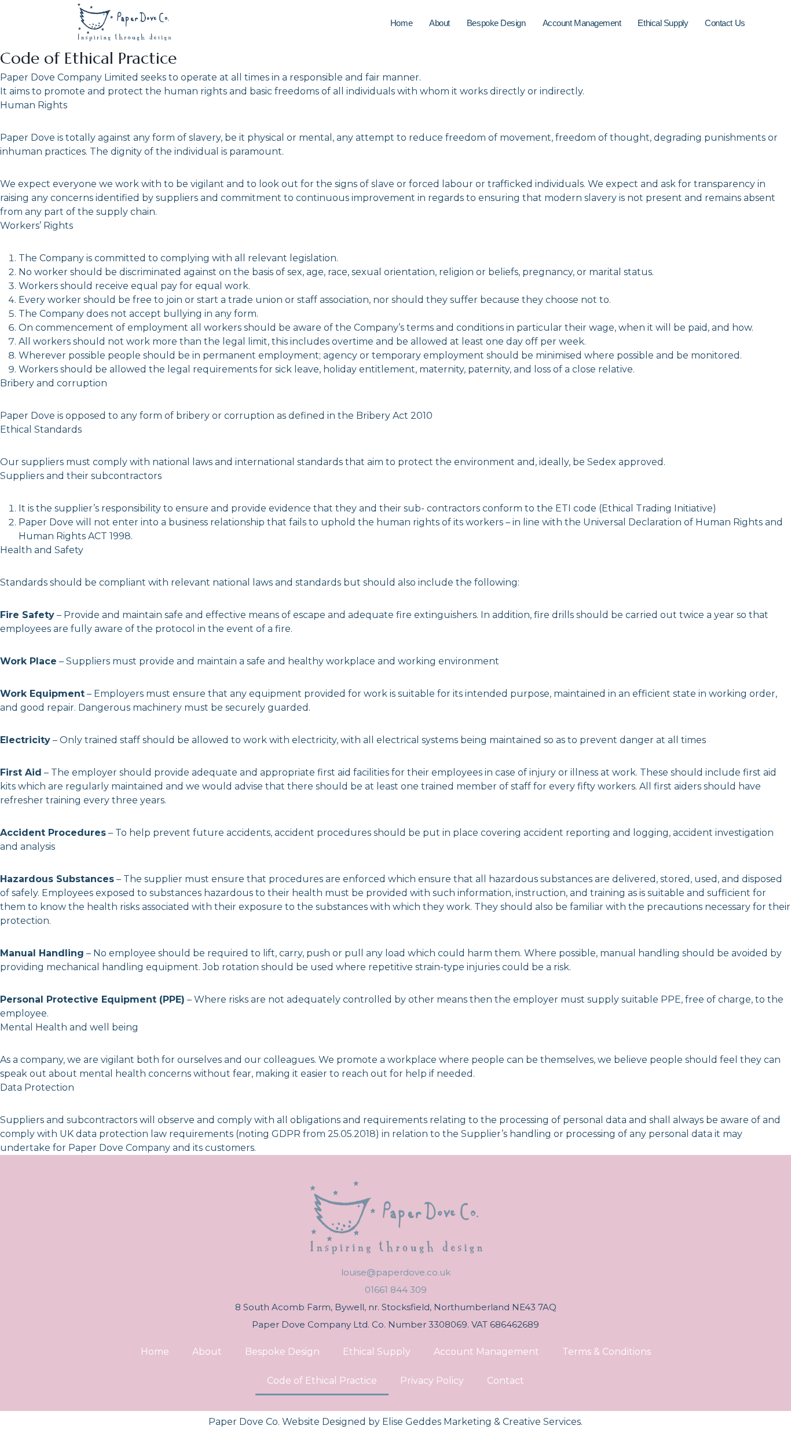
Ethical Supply (663, 23)
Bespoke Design (496, 23)
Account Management (582, 23)
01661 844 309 (396, 1289)
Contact (505, 1380)
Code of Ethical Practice (322, 1380)
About (439, 23)
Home (401, 23)
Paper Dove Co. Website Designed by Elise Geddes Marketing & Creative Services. (395, 1421)
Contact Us (725, 23)
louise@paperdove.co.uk (396, 1272)
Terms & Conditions (606, 1351)
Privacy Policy (432, 1380)
